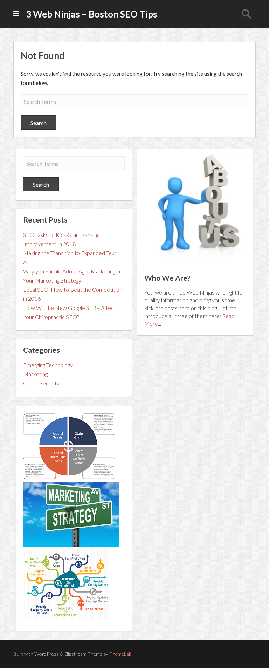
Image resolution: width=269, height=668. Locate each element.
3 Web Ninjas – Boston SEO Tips (91, 14)
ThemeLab (120, 654)
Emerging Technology (48, 365)
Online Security (41, 383)
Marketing (35, 374)
